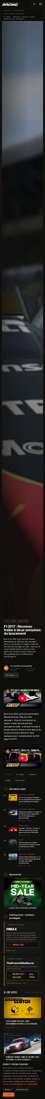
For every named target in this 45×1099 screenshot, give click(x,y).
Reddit (8, 780)
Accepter (8, 1095)
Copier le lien (20, 780)
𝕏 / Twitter (20, 774)
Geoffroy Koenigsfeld (23, 666)
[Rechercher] (34, 4)
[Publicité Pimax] (22, 893)
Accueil (7, 10)
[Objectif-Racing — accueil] (10, 4)
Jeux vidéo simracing (13, 14)
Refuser (8, 1090)
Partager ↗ (11, 675)
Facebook (32, 774)
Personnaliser (22, 1090)
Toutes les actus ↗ (32, 992)
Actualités (19, 10)
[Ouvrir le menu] (40, 4)
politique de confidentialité (27, 1084)
